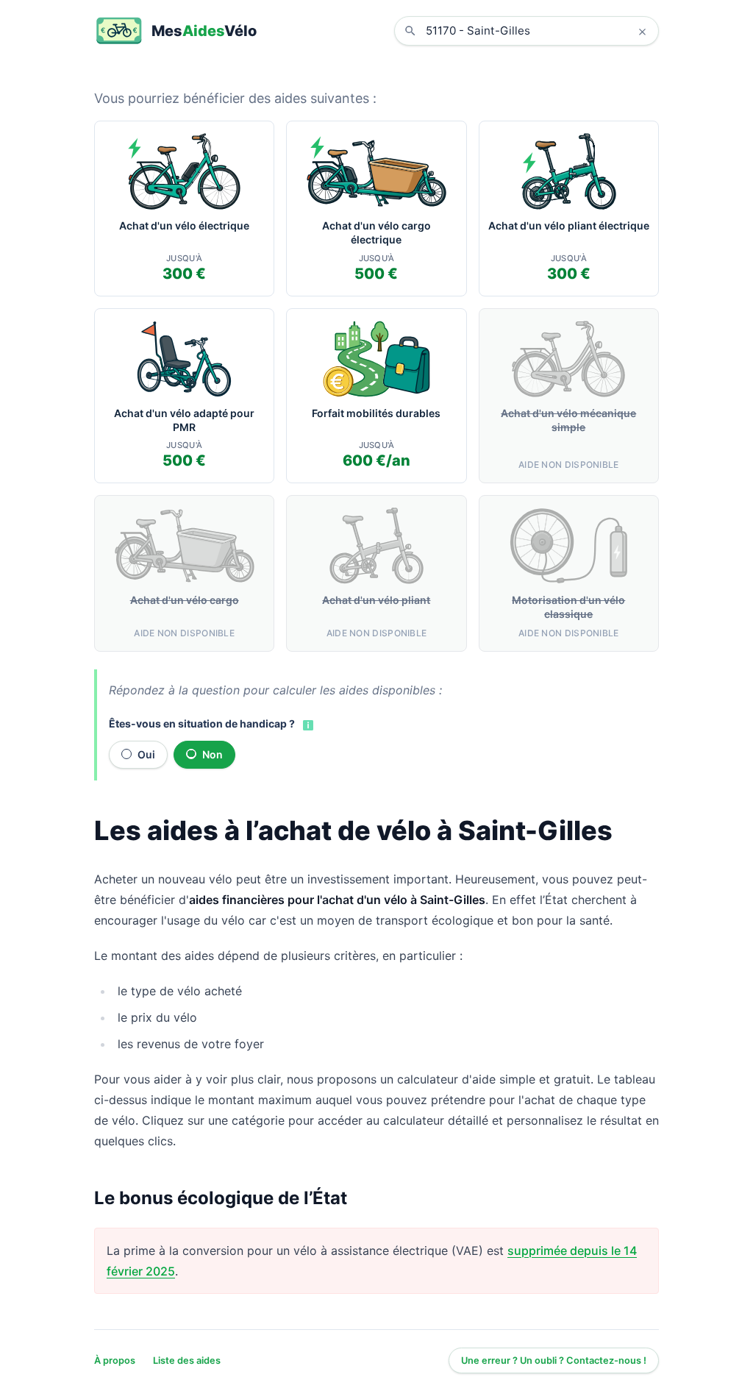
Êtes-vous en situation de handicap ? (202, 723)
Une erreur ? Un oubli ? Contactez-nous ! (553, 1360)
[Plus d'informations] (306, 724)
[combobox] (537, 31)
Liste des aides (187, 1360)
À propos (114, 1360)
